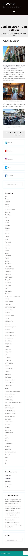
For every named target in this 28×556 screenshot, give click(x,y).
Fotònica (7, 446)
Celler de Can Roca (10, 307)
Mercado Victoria (9, 382)
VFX (6, 460)
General (7, 250)
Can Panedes (8, 291)
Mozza (6, 388)
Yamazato (7, 424)
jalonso (18, 65)
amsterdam (20, 66)
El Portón (7, 329)
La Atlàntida (8, 357)
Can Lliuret (8, 285)
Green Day (8, 212)
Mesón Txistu (8, 385)
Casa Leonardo (9, 301)
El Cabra (7, 324)
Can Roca (7, 294)
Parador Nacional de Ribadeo (12, 391)
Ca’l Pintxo (8, 274)
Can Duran (8, 282)
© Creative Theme (5, 553)
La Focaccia (8, 360)
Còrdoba (7, 228)
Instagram (10, 159)
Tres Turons (8, 419)
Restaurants (17, 33)
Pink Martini (8, 215)
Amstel (16, 66)
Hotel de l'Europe (13, 68)
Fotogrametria (8, 443)
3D (6, 435)
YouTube (9, 150)
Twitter (9, 167)
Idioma (7, 253)
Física (6, 441)
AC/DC (7, 206)
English (7, 261)
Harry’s (7, 346)
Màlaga (7, 236)
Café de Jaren (9, 33)
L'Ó (6, 354)
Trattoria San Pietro (10, 416)
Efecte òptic (7, 481)
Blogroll (7, 217)
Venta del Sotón (9, 422)
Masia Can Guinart (10, 380)
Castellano (8, 255)
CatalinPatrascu (9, 513)
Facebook (10, 175)
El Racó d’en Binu (9, 332)
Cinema (7, 199)
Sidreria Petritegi (9, 408)
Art (6, 196)
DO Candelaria (9, 321)
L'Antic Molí (8, 352)
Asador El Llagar (9, 268)
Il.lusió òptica (8, 475)
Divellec (7, 318)
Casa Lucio (8, 304)
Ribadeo (7, 245)
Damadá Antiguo (9, 315)
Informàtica (8, 449)
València (7, 247)
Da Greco (7, 312)
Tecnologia (8, 430)
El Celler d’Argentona (10, 326)
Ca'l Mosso (8, 271)
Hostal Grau (8, 349)
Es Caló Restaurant (10, 335)
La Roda (7, 366)
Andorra (7, 222)
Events (7, 438)
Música (7, 204)
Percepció (7, 455)
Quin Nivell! (8, 264)
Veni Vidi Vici (9, 4)
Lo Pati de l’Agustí (9, 368)
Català (6, 258)
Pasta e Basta (8, 396)
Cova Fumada (8, 310)
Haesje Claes (9, 133)
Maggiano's (8, 374)
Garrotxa (7, 233)
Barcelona (7, 225)
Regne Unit (8, 242)
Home (3, 33)
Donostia (7, 231)
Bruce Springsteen (10, 209)
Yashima (7, 427)
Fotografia (7, 201)
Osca (6, 239)
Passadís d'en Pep (10, 394)
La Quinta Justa (9, 363)
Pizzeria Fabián (9, 399)
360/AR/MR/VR (9, 432)
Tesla (6, 457)
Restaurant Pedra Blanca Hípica (13, 402)
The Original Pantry (10, 413)
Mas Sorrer (8, 377)
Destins (7, 220)
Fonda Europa (8, 338)
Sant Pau (7, 405)
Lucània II (7, 371)
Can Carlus (8, 280)
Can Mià (7, 288)
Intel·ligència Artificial (10, 452)
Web (6, 463)
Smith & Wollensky (10, 410)
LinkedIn (9, 142)
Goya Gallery (8, 340)
